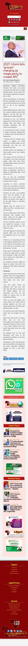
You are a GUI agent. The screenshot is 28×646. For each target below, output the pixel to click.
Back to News (7, 365)
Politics (5, 358)
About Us (14, 567)
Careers (14, 612)
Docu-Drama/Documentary (14, 609)
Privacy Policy (14, 587)
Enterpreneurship (14, 607)
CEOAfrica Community (14, 604)
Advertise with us (14, 573)
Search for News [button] (14, 397)
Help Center (14, 571)
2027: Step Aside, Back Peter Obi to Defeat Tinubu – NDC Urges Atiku (13, 508)
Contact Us (14, 569)
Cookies (14, 589)
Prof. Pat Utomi (13, 358)
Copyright (14, 591)
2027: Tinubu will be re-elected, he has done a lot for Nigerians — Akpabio (13, 486)
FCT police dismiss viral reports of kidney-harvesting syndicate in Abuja (13, 443)
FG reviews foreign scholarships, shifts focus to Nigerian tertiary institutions (12, 455)
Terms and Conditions (14, 585)
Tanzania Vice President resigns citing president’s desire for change (13, 433)
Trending (21, 358)
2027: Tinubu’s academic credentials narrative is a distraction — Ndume (13, 497)
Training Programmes (14, 606)
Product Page (14, 614)
